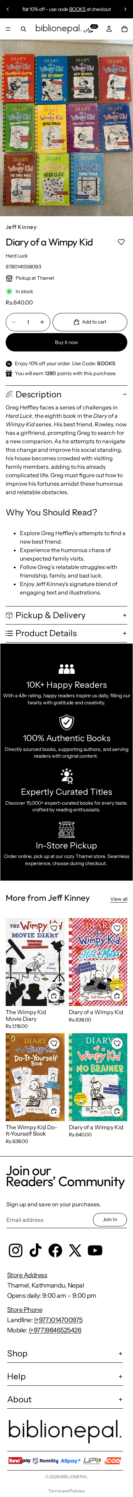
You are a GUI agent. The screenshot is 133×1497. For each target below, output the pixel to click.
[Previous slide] (8, 9)
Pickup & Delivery (51, 615)
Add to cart (94, 322)
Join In (110, 1219)
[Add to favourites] (121, 242)
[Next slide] (125, 9)
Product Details (46, 633)
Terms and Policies (66, 1490)
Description (38, 394)
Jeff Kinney (21, 226)
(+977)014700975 (58, 1320)
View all (118, 899)
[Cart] (124, 29)
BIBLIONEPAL (74, 1476)
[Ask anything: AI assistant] (91, 29)
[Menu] (8, 29)
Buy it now (66, 342)
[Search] (23, 29)
